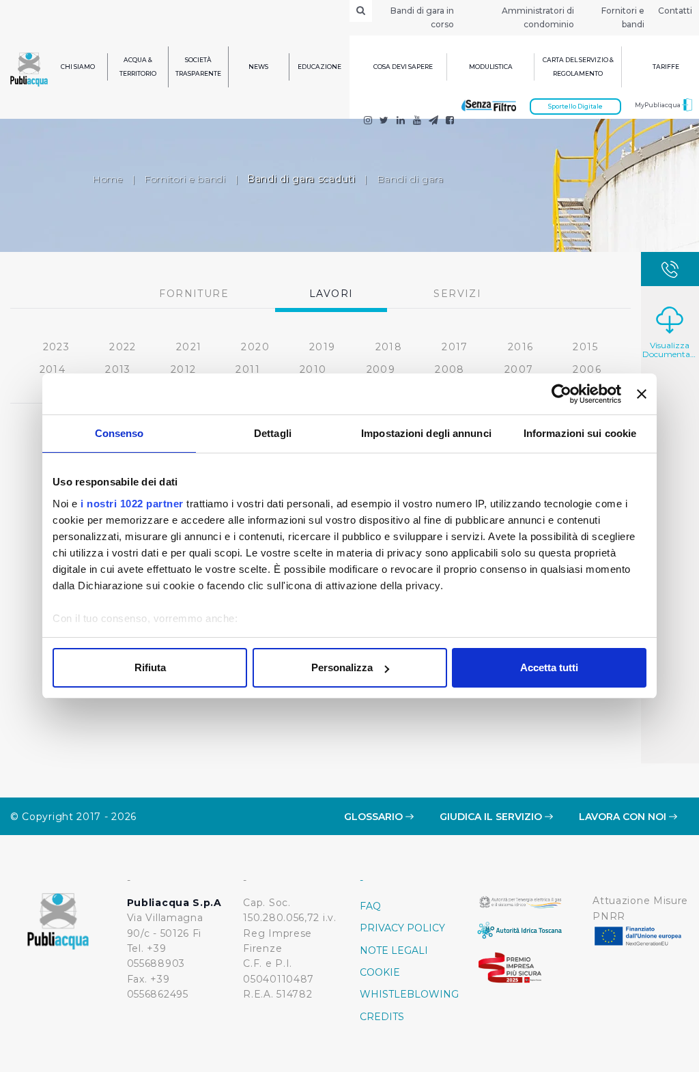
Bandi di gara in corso (422, 17)
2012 (184, 369)
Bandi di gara (410, 179)
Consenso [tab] (119, 433)
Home (107, 179)
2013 (118, 369)
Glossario (374, 816)
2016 (521, 347)
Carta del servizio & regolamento (578, 66)
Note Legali (394, 950)
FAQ (370, 906)
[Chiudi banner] (641, 394)
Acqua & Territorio (137, 66)
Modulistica (491, 66)
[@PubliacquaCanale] (433, 121)
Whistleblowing (408, 994)
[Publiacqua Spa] (401, 121)
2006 (587, 369)
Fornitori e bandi (622, 17)
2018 (389, 347)
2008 (450, 369)
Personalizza (342, 667)
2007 (519, 369)
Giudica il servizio (492, 816)
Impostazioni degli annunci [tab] (426, 433)
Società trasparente (198, 66)
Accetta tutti (549, 667)
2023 (56, 347)
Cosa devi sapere (403, 66)
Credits (382, 1017)
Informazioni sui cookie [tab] (580, 433)
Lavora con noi (624, 816)
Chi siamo (78, 66)
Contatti (675, 10)
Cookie (380, 972)
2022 (123, 347)
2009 (381, 369)
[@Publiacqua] (368, 121)
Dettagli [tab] (272, 433)
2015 (585, 347)
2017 (455, 347)
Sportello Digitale (575, 106)
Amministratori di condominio (538, 17)
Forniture (194, 293)
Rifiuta (150, 667)
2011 (248, 369)
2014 (53, 369)
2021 (189, 347)
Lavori (331, 293)
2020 (255, 347)
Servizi (457, 293)
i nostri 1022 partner (132, 503)
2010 (313, 369)
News (258, 66)
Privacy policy (402, 928)
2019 (322, 347)
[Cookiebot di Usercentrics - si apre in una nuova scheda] (561, 394)
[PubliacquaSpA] (450, 121)
